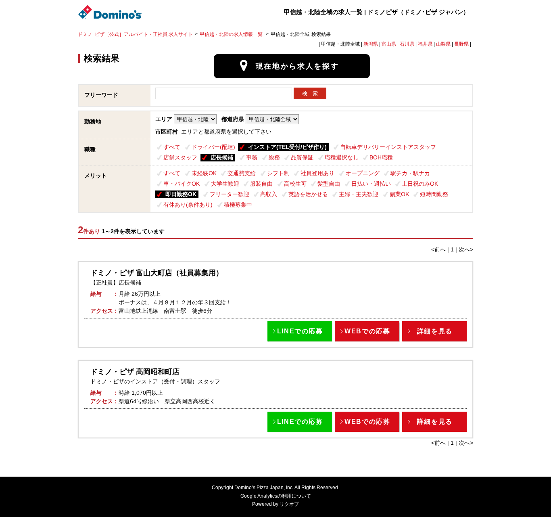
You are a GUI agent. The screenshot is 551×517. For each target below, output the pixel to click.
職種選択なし (342, 157)
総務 (274, 157)
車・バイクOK (181, 183)
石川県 (407, 44)
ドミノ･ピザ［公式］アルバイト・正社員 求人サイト (135, 34)
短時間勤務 (434, 194)
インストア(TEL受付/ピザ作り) (287, 147)
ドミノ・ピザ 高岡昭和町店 (134, 372)
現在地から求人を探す (297, 66)
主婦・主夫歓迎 (358, 194)
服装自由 (261, 183)
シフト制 (278, 173)
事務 (251, 157)
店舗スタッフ (180, 157)
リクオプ (289, 504)
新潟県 (370, 44)
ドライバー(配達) (213, 147)
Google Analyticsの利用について (275, 496)
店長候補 (222, 157)
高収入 (268, 194)
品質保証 (302, 157)
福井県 (425, 44)
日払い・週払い (371, 183)
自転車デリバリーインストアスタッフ (388, 147)
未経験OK (204, 173)
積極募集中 (238, 204)
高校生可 (295, 183)
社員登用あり (317, 173)
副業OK (399, 194)
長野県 (461, 44)
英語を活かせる (308, 194)
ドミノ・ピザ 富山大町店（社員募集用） (156, 273)
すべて (171, 147)
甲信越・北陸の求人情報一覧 (232, 34)
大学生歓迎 (225, 183)
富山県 (389, 44)
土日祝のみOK (420, 183)
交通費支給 (241, 173)
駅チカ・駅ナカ (410, 173)
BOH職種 (381, 157)
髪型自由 (328, 183)
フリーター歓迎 (229, 194)
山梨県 (443, 44)
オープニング (363, 173)
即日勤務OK (180, 194)
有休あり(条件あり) (188, 204)
